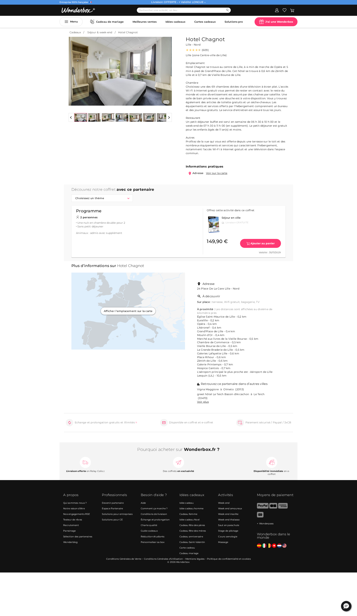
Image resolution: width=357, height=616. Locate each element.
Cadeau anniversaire (191, 536)
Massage (223, 542)
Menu (74, 21)
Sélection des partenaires (77, 536)
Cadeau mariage (189, 553)
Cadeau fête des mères (192, 530)
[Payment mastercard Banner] (260, 516)
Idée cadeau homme (191, 508)
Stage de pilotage (228, 530)
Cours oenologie (227, 536)
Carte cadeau (187, 547)
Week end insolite (228, 514)
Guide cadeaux (149, 530)
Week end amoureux (230, 508)
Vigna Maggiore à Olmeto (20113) (220, 389)
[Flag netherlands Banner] (279, 545)
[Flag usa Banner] (284, 545)
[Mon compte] (277, 10)
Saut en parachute (228, 525)
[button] (74, 68)
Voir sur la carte (216, 173)
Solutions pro (234, 21)
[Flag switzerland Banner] (274, 545)
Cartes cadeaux (205, 21)
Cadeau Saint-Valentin (192, 542)
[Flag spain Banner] (259, 545)
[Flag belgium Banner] (269, 545)
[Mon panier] (292, 10)
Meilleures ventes (145, 21)
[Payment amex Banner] (283, 507)
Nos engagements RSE (76, 514)
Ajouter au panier (262, 243)
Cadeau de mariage (110, 21)
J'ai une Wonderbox (279, 21)
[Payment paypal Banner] (262, 507)
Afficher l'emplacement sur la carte (128, 311)
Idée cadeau (186, 502)
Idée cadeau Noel (189, 519)
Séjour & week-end (99, 32)
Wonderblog (70, 542)
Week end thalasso (229, 519)
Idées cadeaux (175, 21)
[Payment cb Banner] (273, 507)
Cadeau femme (188, 514)
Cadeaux (75, 32)
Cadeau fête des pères (192, 525)
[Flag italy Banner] (264, 545)
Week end (223, 502)
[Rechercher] (227, 10)
